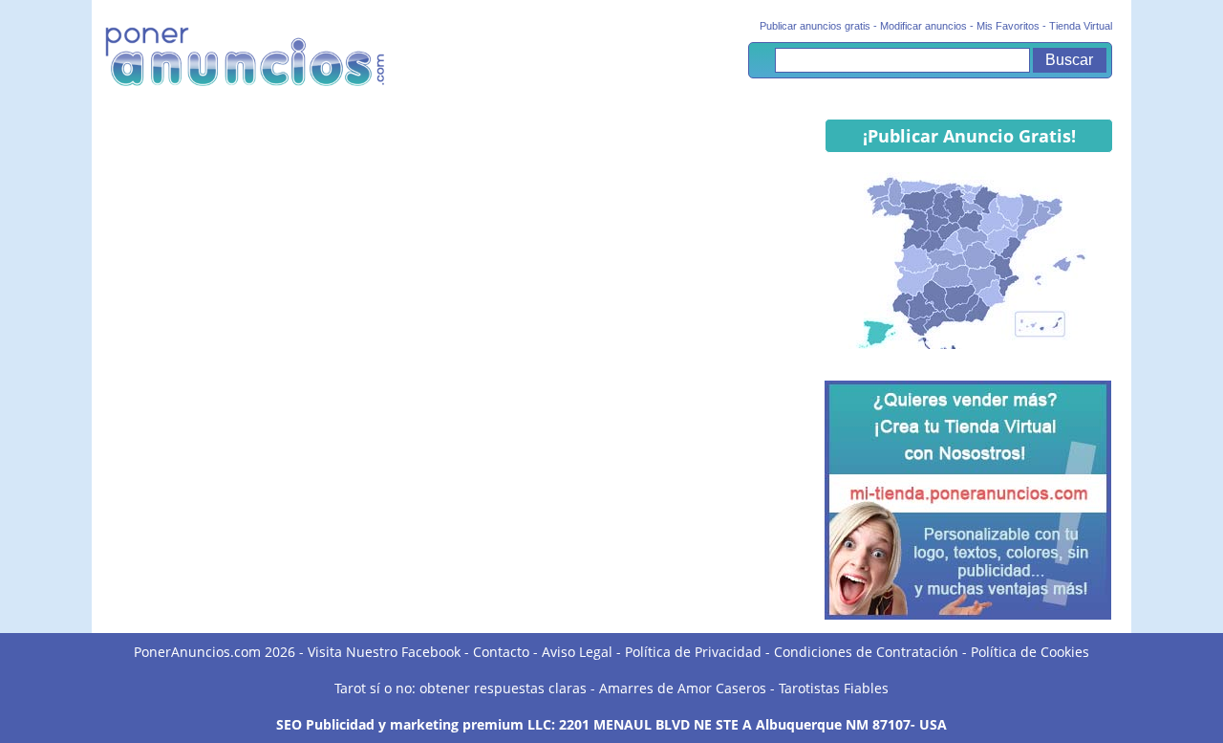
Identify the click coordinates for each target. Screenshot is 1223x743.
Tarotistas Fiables (834, 688)
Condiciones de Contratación (866, 652)
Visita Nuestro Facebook (384, 652)
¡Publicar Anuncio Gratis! (969, 135)
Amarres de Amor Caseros (682, 688)
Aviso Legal (577, 652)
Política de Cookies (1030, 652)
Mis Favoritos (1008, 26)
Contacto (501, 652)
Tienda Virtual (1080, 26)
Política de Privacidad (693, 652)
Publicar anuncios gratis (815, 26)
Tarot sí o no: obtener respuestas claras (460, 688)
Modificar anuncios (923, 26)
